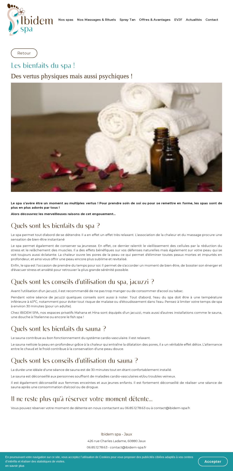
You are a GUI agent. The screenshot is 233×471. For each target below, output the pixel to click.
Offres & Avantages (155, 19)
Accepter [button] (212, 462)
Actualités (194, 19)
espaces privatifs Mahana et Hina (73, 312)
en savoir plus (14, 466)
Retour (24, 53)
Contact (212, 19)
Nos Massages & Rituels (96, 19)
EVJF (178, 19)
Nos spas (65, 19)
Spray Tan (127, 19)
